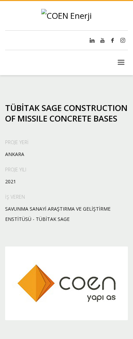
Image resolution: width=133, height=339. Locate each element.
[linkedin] (92, 40)
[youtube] (102, 40)
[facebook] (112, 40)
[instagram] (123, 40)
